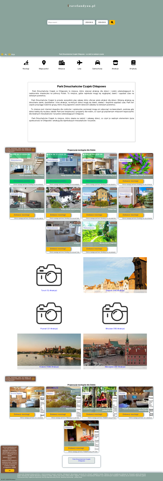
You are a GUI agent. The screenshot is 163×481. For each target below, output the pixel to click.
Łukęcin (86, 393)
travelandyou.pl (82, 5)
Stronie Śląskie (16, 393)
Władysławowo (16, 160)
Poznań (122, 393)
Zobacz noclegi (131, 181)
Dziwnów (68, 427)
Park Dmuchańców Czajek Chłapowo (81, 460)
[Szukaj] (112, 22)
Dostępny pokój (22, 181)
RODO (14, 467)
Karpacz (50, 393)
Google (5, 450)
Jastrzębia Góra (89, 160)
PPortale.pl (12, 479)
